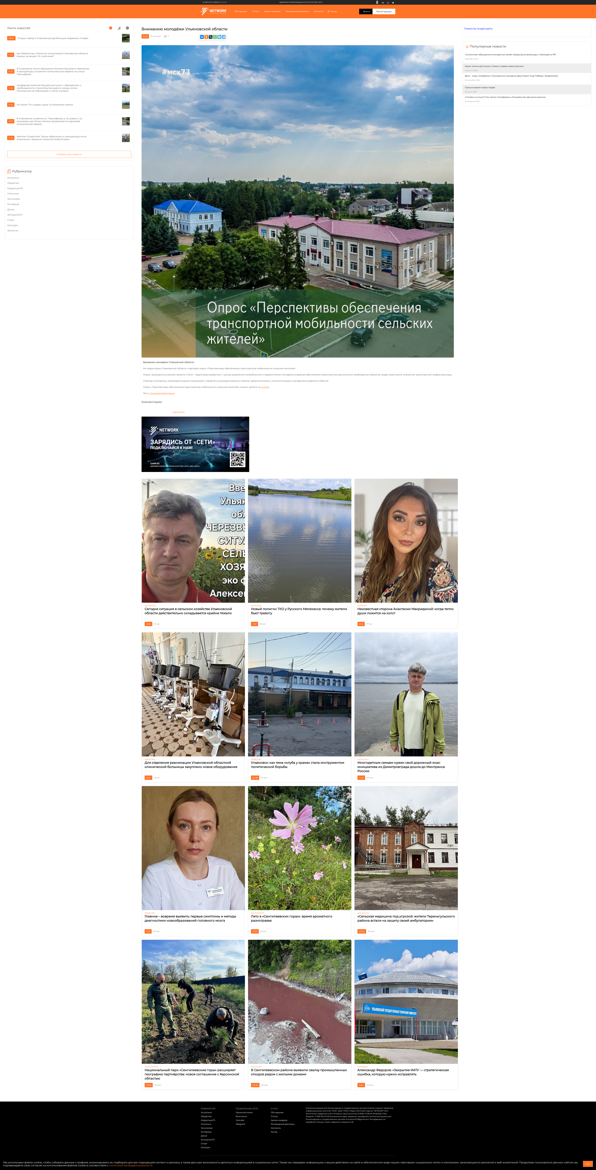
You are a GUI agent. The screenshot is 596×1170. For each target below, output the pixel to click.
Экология (12, 230)
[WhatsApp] (215, 37)
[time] (111, 27)
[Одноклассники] (377, 2)
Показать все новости (69, 154)
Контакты (319, 11)
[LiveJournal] (210, 37)
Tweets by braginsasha (478, 28)
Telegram (240, 1124)
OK (588, 1163)
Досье (10, 209)
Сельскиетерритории (162, 393)
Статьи (274, 1116)
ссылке (265, 387)
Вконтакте (241, 1116)
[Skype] (219, 37)
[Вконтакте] (383, 2)
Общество (13, 183)
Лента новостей (18, 28)
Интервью (13, 204)
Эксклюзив (13, 198)
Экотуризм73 (14, 214)
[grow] (119, 27)
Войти (366, 11)
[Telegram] (393, 2)
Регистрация (383, 11)
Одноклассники (244, 1112)
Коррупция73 (15, 188)
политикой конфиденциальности (130, 1165)
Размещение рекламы (297, 11)
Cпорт (10, 220)
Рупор (333, 11)
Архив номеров (279, 1120)
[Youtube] (388, 2)
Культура (12, 225)
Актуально (13, 177)
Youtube (240, 1120)
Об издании (240, 11)
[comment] (127, 27)
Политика (13, 193)
